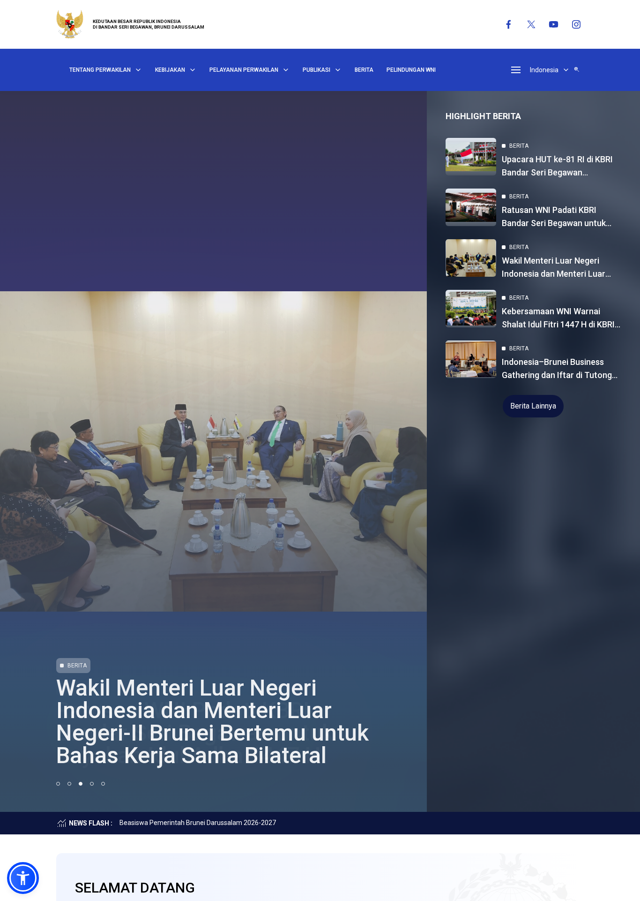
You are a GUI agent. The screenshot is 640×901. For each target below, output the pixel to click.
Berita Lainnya (533, 405)
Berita (364, 70)
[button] (23, 878)
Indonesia (544, 70)
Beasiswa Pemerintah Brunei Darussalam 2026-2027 (197, 822)
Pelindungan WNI (411, 70)
